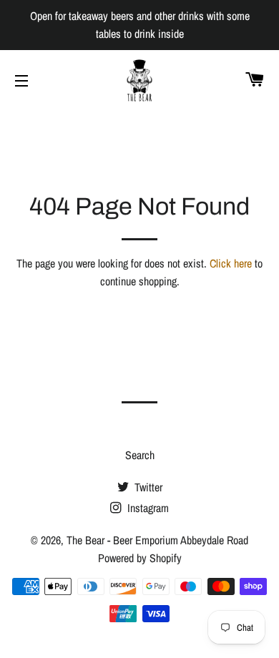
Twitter (147, 487)
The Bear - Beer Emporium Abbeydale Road (157, 540)
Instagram (146, 508)
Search (140, 455)
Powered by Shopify (140, 558)
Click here (231, 263)
